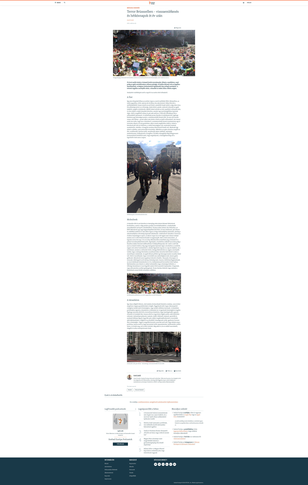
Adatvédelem (108, 466)
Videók (131, 472)
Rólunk (106, 463)
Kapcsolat (107, 475)
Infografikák (132, 475)
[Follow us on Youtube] (155, 464)
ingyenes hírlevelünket (181, 431)
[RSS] (166, 464)
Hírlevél (249, 2)
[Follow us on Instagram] (163, 464)
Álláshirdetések (109, 472)
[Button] (177, 28)
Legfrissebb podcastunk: (115, 409)
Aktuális (131, 466)
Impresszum (108, 479)
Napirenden (132, 463)
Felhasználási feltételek (111, 469)
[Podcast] (170, 464)
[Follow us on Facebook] (159, 464)
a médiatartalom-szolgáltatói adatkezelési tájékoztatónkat (158, 402)
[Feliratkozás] (174, 464)
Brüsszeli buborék (133, 8)
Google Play (187, 415)
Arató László (130, 20)
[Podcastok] (243, 3)
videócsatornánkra (179, 439)
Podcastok (132, 469)
